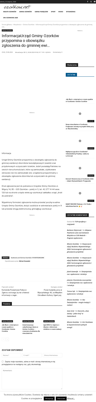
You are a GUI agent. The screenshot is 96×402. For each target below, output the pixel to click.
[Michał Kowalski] (3, 261)
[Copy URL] (51, 58)
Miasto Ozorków (73, 244)
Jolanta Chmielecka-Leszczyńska (79, 280)
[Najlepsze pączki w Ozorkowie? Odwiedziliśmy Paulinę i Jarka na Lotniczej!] (80, 140)
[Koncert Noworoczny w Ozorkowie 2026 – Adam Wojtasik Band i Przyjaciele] (80, 168)
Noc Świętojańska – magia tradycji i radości (78, 302)
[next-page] (7, 339)
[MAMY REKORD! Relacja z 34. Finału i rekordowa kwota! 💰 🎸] (80, 193)
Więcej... (71, 398)
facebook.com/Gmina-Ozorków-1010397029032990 (27, 258)
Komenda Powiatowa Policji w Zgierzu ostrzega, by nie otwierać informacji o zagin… (15, 292)
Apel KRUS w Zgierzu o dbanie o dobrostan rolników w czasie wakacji (52, 327)
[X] (91, 1)
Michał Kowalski (24, 261)
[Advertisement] (32, 131)
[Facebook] (87, 1)
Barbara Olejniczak (74, 230)
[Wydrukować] (45, 58)
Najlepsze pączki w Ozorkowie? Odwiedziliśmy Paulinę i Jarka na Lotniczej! (77, 154)
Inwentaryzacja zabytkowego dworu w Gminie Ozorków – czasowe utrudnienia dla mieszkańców (31, 329)
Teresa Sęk (71, 291)
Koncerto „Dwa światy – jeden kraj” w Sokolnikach (78, 313)
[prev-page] (3, 339)
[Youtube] (94, 1)
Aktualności (17, 24)
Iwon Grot (70, 311)
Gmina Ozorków (28, 24)
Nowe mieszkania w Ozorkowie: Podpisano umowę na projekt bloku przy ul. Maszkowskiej (80, 127)
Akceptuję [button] (49, 398)
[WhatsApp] (33, 58)
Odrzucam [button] (61, 398)
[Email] (39, 58)
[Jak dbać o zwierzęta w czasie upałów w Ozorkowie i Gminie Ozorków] (11, 315)
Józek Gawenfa (72, 271)
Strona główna (7, 24)
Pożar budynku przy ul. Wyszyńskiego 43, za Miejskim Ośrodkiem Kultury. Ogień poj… (50, 292)
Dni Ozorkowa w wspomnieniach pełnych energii (80, 324)
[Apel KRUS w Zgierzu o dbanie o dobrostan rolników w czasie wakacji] (52, 315)
